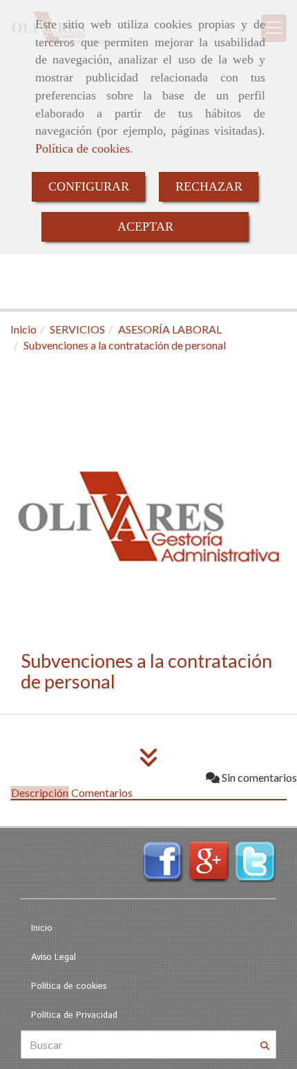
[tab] (39, 793)
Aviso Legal (53, 957)
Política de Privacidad (74, 1015)
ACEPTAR (145, 226)
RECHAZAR (208, 186)
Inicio (41, 928)
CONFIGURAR (88, 186)
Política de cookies (82, 148)
